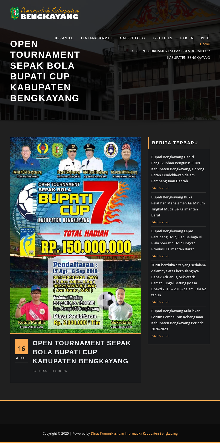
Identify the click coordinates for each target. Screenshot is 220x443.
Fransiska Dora (50, 371)
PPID (205, 38)
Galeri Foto (132, 38)
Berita (186, 38)
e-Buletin (163, 38)
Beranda (64, 38)
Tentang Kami (96, 38)
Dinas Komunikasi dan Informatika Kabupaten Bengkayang (134, 433)
